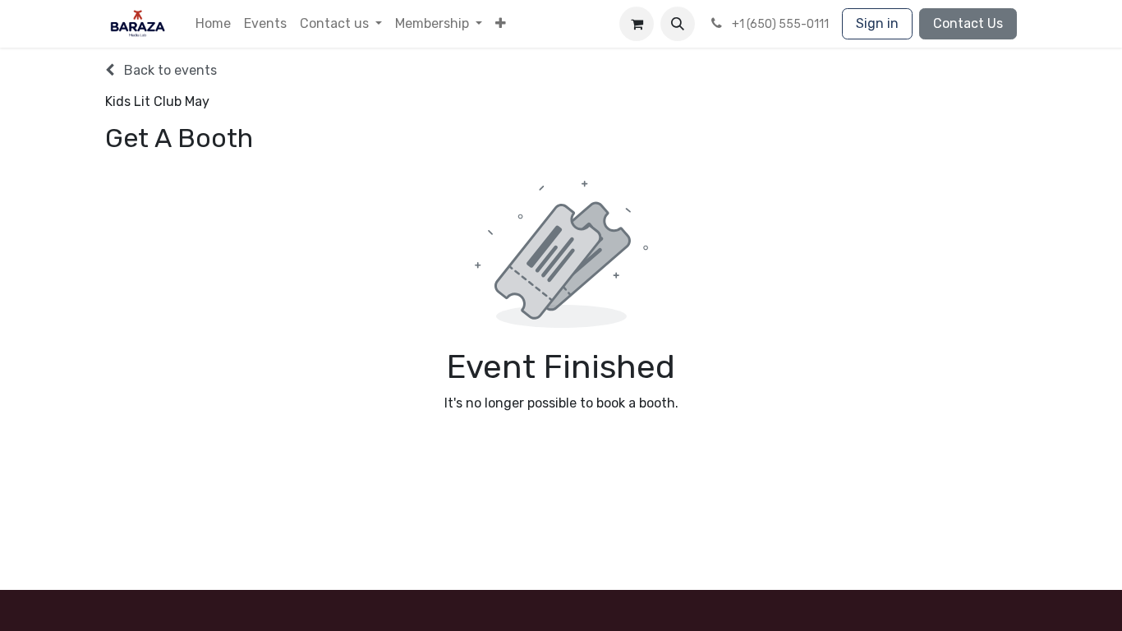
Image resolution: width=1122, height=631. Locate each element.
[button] (501, 23)
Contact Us (968, 23)
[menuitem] (213, 23)
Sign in (877, 23)
